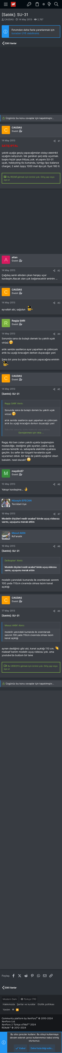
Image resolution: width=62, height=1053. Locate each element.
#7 (59, 514)
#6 (59, 484)
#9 (59, 611)
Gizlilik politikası (46, 1004)
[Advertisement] (31, 80)
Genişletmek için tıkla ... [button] (31, 432)
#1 (59, 141)
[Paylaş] (54, 141)
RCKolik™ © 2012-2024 (14, 1027)
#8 (59, 546)
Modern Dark (10, 999)
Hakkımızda (9, 1004)
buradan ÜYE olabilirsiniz (25, 33)
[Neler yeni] (49, 4)
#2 (59, 270)
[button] (6, 4)
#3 (59, 302)
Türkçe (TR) (29, 999)
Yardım (6, 1009)
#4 (59, 334)
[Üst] (13, 1009)
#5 (59, 389)
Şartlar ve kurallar (26, 1004)
